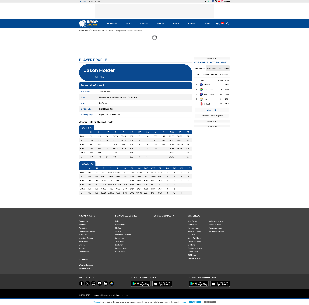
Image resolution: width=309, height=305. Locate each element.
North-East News (194, 238)
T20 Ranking (224, 68)
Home (83, 1)
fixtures (144, 23)
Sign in (227, 1)
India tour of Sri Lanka (103, 30)
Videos (118, 231)
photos (176, 23)
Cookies (96, 302)
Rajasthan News (215, 225)
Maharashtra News (216, 221)
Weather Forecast (86, 265)
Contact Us (83, 221)
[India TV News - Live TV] (222, 23)
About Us (82, 225)
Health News (120, 252)
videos (191, 23)
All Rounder (224, 74)
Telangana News (215, 228)
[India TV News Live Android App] (141, 284)
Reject (209, 302)
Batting (206, 74)
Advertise (83, 228)
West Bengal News (216, 231)
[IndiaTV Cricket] (219, 1)
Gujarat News (193, 252)
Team (198, 74)
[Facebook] (213, 1)
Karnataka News (194, 258)
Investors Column (86, 238)
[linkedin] (105, 283)
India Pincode (84, 268)
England (207, 104)
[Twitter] (216, 1)
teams (207, 23)
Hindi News (83, 241)
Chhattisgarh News (195, 248)
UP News (191, 245)
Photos (118, 228)
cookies (182, 302)
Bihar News (192, 221)
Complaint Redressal (87, 231)
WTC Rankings (219, 62)
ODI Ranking (212, 68)
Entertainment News (123, 235)
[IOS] (206, 1)
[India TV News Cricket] (90, 23)
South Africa (208, 89)
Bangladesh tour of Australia (129, 30)
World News (120, 225)
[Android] (208, 1)
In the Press (83, 235)
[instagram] (222, 1)
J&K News (192, 255)
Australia (207, 85)
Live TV (82, 245)
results (160, 23)
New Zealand (209, 94)
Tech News (119, 241)
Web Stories (84, 252)
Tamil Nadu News (194, 241)
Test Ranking (200, 68)
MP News (191, 235)
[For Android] (199, 284)
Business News (121, 248)
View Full (210, 110)
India (205, 99)
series (129, 23)
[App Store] (162, 284)
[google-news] (111, 283)
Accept (195, 302)
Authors (82, 248)
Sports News (120, 238)
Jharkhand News (194, 231)
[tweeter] (87, 283)
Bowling (214, 74)
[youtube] (99, 283)
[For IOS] (220, 284)
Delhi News (192, 225)
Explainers (119, 245)
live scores (111, 23)
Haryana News (193, 228)
